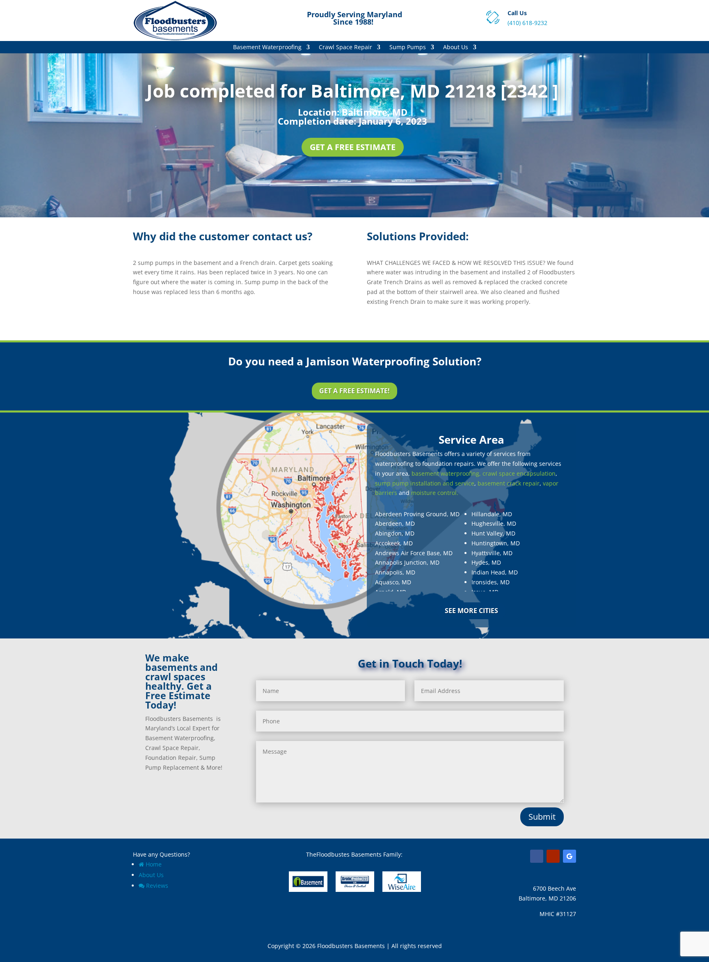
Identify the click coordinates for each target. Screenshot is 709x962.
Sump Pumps (407, 47)
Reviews (157, 885)
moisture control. (434, 493)
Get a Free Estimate (353, 147)
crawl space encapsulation (519, 473)
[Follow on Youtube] (553, 856)
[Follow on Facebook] (536, 856)
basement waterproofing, (446, 473)
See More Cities (471, 610)
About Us (455, 47)
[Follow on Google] (569, 856)
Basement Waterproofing (267, 47)
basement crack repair (509, 483)
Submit (542, 816)
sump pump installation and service (424, 483)
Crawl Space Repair (345, 47)
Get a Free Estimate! (354, 390)
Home (154, 864)
